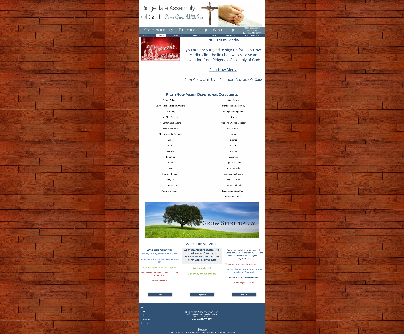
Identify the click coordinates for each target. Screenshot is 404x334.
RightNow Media (223, 69)
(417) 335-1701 (205, 319)
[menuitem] (146, 35)
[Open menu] (202, 17)
